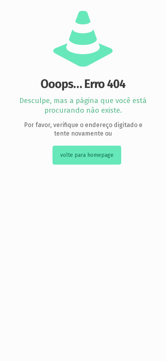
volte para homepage (86, 155)
